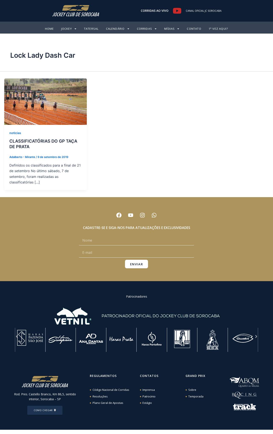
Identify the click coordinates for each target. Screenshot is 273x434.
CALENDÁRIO (115, 29)
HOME (49, 29)
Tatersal (91, 29)
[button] (17, 336)
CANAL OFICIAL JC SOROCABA (204, 11)
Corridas (144, 29)
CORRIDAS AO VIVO (154, 11)
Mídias (169, 29)
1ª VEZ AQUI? (218, 29)
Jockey (66, 29)
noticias (15, 133)
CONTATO (194, 29)
